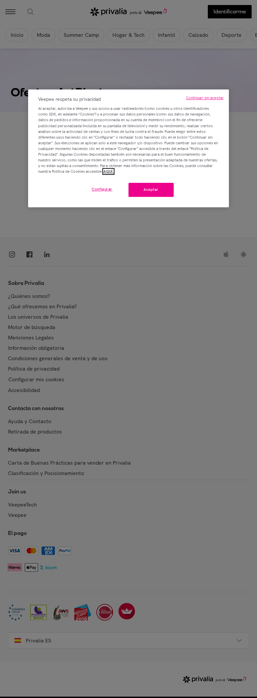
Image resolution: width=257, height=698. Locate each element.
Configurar (102, 189)
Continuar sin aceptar (205, 97)
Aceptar (151, 189)
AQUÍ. (108, 171)
